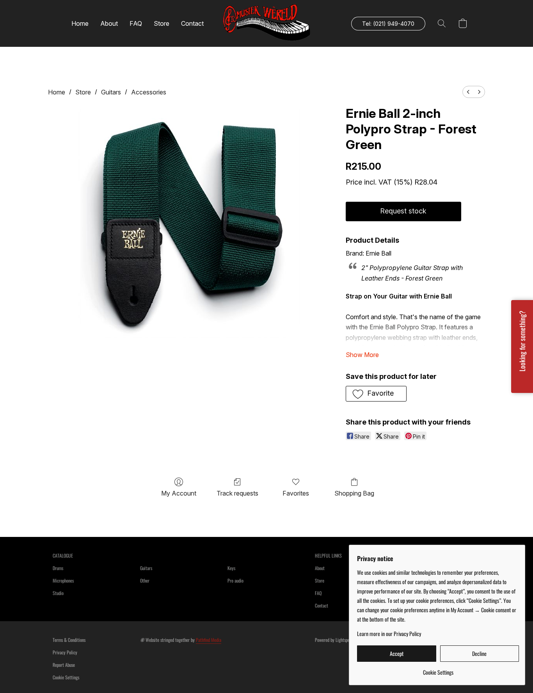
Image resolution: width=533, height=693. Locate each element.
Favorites (295, 493)
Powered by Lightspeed (334, 639)
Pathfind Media (208, 639)
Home (80, 23)
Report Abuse (64, 664)
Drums (58, 568)
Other (144, 580)
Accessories (148, 92)
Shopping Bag (354, 493)
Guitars (111, 92)
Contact (192, 23)
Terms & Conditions (69, 639)
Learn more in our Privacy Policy (389, 634)
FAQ (136, 23)
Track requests (237, 493)
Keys (231, 568)
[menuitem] (468, 92)
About (109, 23)
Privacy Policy (65, 652)
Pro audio (235, 580)
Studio (58, 593)
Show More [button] (362, 355)
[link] (438, 669)
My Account (178, 493)
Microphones (63, 580)
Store (161, 23)
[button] (266, 23)
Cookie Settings (66, 677)
